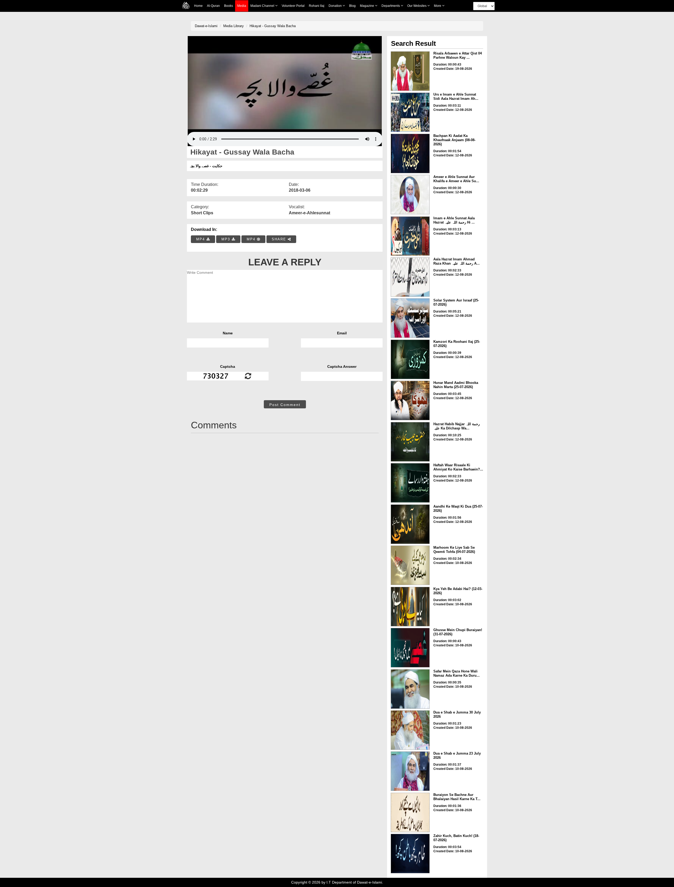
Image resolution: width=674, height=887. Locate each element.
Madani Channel (262, 6)
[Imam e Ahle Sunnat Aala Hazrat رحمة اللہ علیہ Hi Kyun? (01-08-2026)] (410, 236)
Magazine (367, 6)
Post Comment (284, 405)
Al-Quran (213, 6)
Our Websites (417, 6)
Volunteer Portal (293, 6)
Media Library (233, 26)
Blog (352, 6)
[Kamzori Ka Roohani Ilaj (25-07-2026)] (410, 359)
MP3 (226, 239)
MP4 (201, 239)
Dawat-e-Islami (206, 26)
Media (241, 6)
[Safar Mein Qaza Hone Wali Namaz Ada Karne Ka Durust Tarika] (410, 689)
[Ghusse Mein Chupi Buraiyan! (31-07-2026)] (410, 647)
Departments (391, 6)
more (438, 6)
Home (198, 6)
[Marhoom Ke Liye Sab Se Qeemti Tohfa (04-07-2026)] (410, 565)
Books (228, 6)
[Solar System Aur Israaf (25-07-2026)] (410, 318)
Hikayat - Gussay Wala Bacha (273, 26)
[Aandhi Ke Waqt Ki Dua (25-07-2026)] (410, 524)
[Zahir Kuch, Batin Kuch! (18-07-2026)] (410, 853)
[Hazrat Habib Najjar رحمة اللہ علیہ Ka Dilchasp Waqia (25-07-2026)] (410, 442)
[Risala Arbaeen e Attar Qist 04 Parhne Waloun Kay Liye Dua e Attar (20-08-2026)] (410, 71)
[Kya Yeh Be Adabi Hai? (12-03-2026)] (410, 606)
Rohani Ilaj (316, 6)
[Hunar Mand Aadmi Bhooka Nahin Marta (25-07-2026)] (410, 400)
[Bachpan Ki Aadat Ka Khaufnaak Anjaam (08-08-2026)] (410, 153)
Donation (336, 6)
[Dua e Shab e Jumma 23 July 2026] (410, 771)
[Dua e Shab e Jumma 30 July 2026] (410, 730)
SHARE (280, 239)
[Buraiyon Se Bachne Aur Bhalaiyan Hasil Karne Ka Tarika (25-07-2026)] (410, 812)
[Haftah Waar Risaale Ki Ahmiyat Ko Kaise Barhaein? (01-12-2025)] (410, 483)
